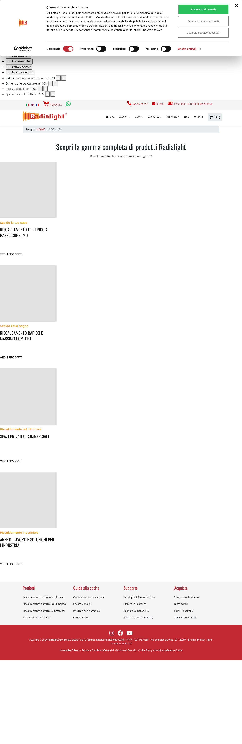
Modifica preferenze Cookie (168, 650)
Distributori (181, 604)
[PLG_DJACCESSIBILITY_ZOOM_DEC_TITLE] (58, 78)
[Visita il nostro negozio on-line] (46, 104)
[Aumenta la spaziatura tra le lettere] (52, 94)
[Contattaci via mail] (153, 103)
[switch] (101, 49)
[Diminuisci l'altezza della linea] (40, 88)
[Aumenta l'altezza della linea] (45, 88)
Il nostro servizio (184, 610)
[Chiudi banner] (236, 5)
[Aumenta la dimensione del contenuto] (63, 78)
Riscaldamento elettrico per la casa (43, 597)
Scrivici (159, 103)
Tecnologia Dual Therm (36, 617)
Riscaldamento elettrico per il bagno (44, 604)
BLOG (186, 117)
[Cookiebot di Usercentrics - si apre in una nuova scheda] (22, 49)
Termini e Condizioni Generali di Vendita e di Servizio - (109, 650)
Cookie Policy (145, 650)
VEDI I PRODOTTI (11, 254)
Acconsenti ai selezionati (203, 21)
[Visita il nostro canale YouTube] (129, 634)
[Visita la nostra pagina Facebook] (121, 634)
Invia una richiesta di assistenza (193, 103)
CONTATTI (198, 117)
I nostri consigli (82, 604)
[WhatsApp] (68, 104)
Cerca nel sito (81, 617)
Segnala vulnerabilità (136, 610)
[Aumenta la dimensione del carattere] (56, 83)
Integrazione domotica (86, 610)
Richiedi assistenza (135, 604)
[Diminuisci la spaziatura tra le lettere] (47, 94)
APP (138, 117)
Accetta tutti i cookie (203, 9)
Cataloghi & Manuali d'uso (139, 597)
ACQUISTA (56, 104)
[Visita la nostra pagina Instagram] (112, 634)
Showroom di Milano (186, 597)
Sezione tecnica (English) (138, 617)
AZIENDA (123, 117)
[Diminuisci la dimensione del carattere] (50, 83)
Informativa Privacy (70, 650)
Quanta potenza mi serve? (88, 597)
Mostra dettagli (187, 48)
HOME (111, 117)
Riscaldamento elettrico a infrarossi (44, 610)
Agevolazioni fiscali (185, 617)
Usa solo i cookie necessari (203, 32)
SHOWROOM (173, 117)
